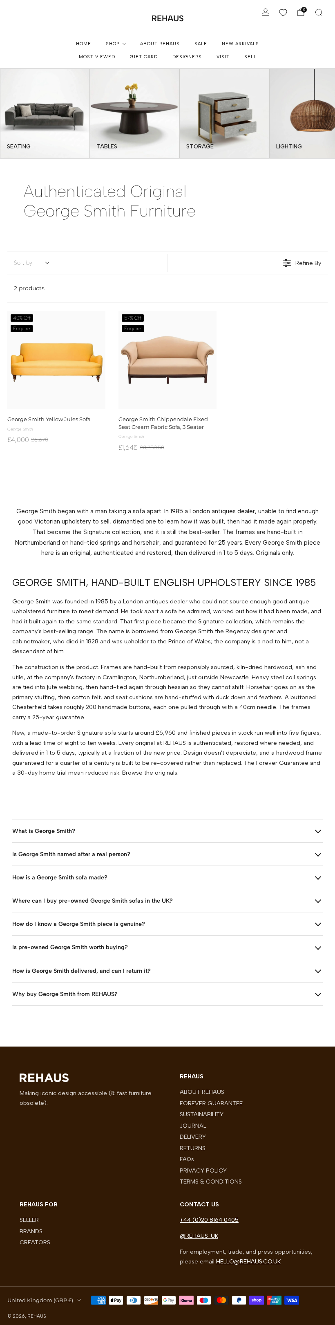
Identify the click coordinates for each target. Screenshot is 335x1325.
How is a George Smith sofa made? (59, 877)
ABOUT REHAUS (160, 43)
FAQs (187, 1159)
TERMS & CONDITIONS (211, 1181)
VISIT (223, 57)
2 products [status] (29, 288)
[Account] (265, 12)
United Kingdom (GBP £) (40, 1300)
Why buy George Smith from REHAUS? (65, 994)
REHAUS (168, 18)
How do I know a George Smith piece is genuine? (78, 924)
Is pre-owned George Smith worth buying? (70, 947)
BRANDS (31, 1231)
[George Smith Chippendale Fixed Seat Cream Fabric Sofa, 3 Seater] (167, 360)
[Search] (319, 12)
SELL (250, 57)
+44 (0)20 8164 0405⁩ (209, 1219)
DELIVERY (193, 1136)
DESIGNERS (187, 57)
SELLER (29, 1219)
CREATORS (35, 1242)
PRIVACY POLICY (203, 1170)
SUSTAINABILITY (201, 1114)
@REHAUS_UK (199, 1235)
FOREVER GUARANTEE (211, 1103)
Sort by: (24, 262)
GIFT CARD (144, 57)
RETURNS (192, 1148)
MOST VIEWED (97, 57)
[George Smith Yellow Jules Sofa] (56, 360)
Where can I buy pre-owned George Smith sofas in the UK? (92, 900)
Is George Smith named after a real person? (71, 854)
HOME (83, 43)
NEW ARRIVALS (240, 43)
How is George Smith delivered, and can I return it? (81, 970)
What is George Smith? (43, 831)
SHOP (112, 43)
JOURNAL (193, 1125)
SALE (200, 43)
